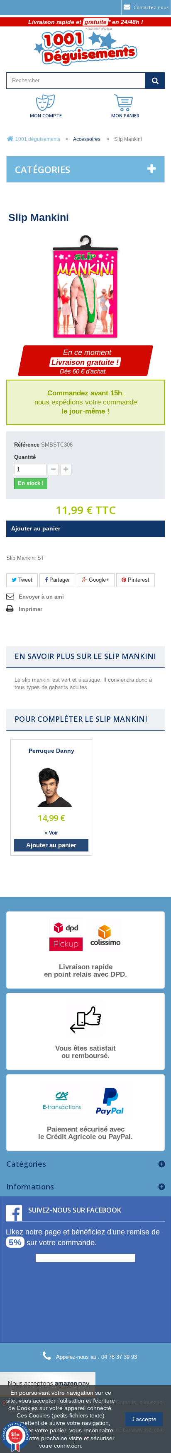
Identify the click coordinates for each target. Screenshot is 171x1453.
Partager (59, 580)
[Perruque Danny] (51, 786)
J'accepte (144, 1419)
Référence (26, 445)
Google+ (98, 580)
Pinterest (137, 580)
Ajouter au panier (51, 845)
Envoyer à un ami (41, 597)
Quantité (25, 457)
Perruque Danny (51, 751)
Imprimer (30, 609)
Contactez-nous (150, 7)
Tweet (24, 580)
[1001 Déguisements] (85, 48)
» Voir (51, 833)
